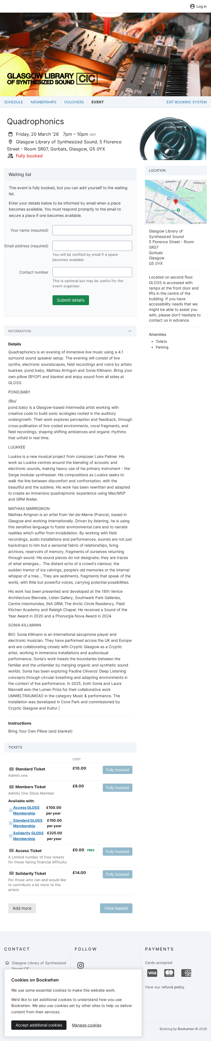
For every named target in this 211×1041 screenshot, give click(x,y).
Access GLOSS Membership (26, 810)
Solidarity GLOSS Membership (28, 836)
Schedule (13, 102)
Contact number (33, 272)
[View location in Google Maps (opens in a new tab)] (176, 201)
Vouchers (74, 102)
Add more (22, 908)
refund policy (173, 987)
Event (97, 102)
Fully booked (117, 769)
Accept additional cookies (39, 1025)
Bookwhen (186, 1029)
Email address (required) (26, 245)
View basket (116, 908)
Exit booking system (186, 102)
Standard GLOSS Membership (28, 823)
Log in (201, 6)
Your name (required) (29, 230)
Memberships (43, 102)
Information (19, 331)
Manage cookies (86, 1025)
